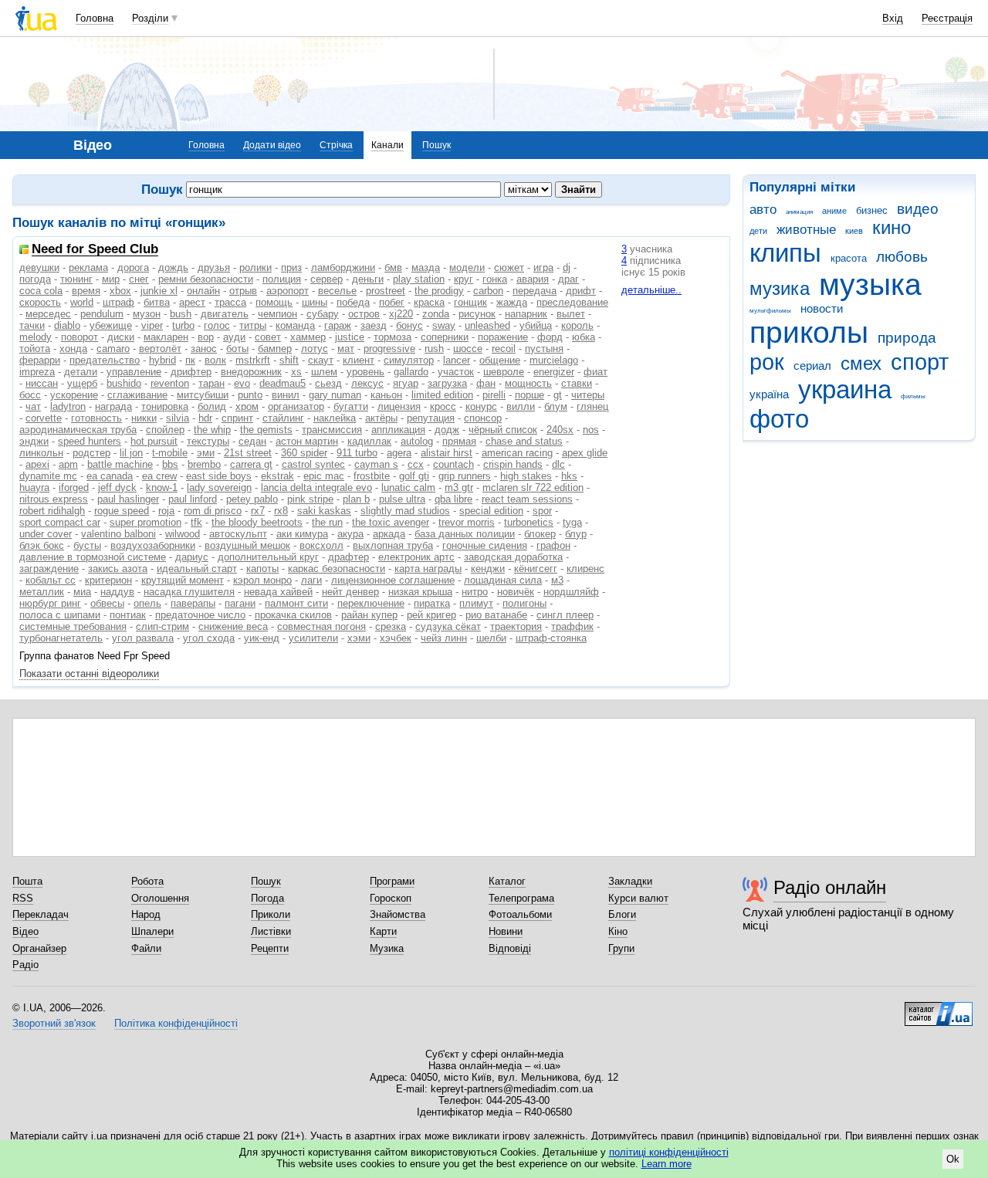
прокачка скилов (293, 615)
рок (766, 362)
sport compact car (59, 522)
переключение (370, 603)
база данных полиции (464, 534)
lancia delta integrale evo (316, 487)
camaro (113, 348)
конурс (481, 406)
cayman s (376, 464)
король (577, 325)
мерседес (48, 314)
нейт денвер (350, 591)
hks (569, 476)
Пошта (27, 881)
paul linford (192, 499)
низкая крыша (420, 591)
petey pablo (252, 499)
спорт (920, 362)
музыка (870, 284)
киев (854, 230)
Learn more (666, 1164)
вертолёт (160, 348)
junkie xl (159, 290)
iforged (74, 487)
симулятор (409, 360)
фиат (595, 371)
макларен (166, 337)
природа (907, 338)
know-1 (162, 487)
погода (35, 279)
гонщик (470, 302)
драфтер (348, 557)
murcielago (554, 360)
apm (68, 464)
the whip (212, 429)
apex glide (584, 453)
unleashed (487, 325)
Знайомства (397, 914)
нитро (475, 591)
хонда (73, 348)
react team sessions (527, 499)
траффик (572, 626)
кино (891, 228)
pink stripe (310, 499)
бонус (409, 325)
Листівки (271, 931)
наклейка (334, 418)
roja (166, 510)
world (81, 302)
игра (543, 267)
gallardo (411, 371)
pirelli (494, 395)
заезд (373, 325)
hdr (205, 418)
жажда (511, 302)
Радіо (25, 964)
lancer (456, 360)
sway (443, 325)
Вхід (892, 18)
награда (113, 406)
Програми (392, 881)
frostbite (372, 476)
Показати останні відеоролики (89, 673)
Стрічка (336, 145)
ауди (234, 337)
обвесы (107, 603)
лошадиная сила (503, 580)
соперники (445, 337)
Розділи (150, 18)
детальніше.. (651, 290)
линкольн (41, 453)
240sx (560, 429)
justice (349, 337)
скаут (320, 360)
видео (918, 209)
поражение (503, 337)
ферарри (39, 360)
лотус (314, 348)
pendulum (102, 314)
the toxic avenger (390, 522)
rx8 (281, 510)
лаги (311, 580)
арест (192, 302)
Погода (267, 898)
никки (144, 418)
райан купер (369, 615)
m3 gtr (459, 487)
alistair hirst (446, 453)
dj (566, 267)
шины (314, 302)
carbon (488, 290)
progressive (389, 348)
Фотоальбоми (520, 914)
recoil (504, 348)
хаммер (308, 337)
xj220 (401, 314)
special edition (491, 510)
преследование (572, 302)
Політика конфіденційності (176, 1023)
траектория (516, 626)
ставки (576, 383)
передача (535, 290)
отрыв (243, 290)
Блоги (622, 914)
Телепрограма (521, 898)
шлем (324, 371)
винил (285, 395)
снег (139, 279)
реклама (88, 267)
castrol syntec (313, 464)
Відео (25, 931)
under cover (45, 534)
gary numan (335, 395)
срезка (390, 626)
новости (821, 308)
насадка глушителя (189, 591)
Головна (94, 18)
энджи (34, 441)
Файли (146, 948)
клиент (358, 360)
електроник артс (416, 557)
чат (33, 406)
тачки (32, 325)
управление (134, 371)
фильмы (913, 396)
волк (215, 360)
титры (252, 325)
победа (353, 302)
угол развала (143, 638)
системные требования (73, 626)
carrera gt (251, 464)
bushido (124, 383)
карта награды (428, 568)
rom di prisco (213, 510)
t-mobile (170, 453)
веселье (337, 290)
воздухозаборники (152, 545)
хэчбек (395, 638)
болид (212, 406)
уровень (365, 371)
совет (268, 337)
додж (447, 429)
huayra (34, 487)
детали (80, 371)
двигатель (225, 314)
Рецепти (270, 948)
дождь (173, 267)
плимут (476, 603)
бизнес (872, 210)
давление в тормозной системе (92, 557)
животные (806, 229)
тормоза (392, 337)
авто (763, 209)
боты (237, 348)
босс (30, 395)
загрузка (447, 383)
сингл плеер (565, 615)
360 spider (304, 453)
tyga (572, 522)
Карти (383, 931)
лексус (367, 383)
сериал (812, 365)
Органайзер (39, 948)
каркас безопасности (336, 568)
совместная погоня (321, 626)
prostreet (385, 290)
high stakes (526, 476)
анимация (799, 211)
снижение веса (233, 626)
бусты (87, 545)
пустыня (544, 348)
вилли (520, 406)
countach (453, 464)
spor (542, 510)
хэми (358, 638)
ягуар (405, 383)
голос (217, 325)
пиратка (432, 603)
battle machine (120, 464)
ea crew (159, 476)
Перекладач (40, 914)
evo (242, 383)
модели (467, 267)
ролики (255, 267)
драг (568, 279)
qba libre (453, 499)
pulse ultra (402, 499)
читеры (587, 395)
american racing (517, 453)
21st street (248, 453)
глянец (592, 406)
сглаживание (137, 395)
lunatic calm (408, 487)
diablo (67, 325)
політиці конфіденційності (669, 1152)
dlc (558, 464)
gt (557, 395)
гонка (494, 279)
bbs (170, 464)
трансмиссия (332, 429)
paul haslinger (128, 499)
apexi (37, 464)
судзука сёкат (448, 626)
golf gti (414, 476)
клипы (785, 253)
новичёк (515, 591)
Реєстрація (947, 18)
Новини (506, 931)
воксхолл (321, 545)
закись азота (117, 568)
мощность (528, 383)
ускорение (74, 395)
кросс (443, 406)
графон (553, 545)
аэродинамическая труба (78, 429)
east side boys (219, 476)
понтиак (128, 615)
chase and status (524, 441)
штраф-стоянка (551, 638)
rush (434, 348)
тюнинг (76, 279)
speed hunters (89, 441)
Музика (387, 948)
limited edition (442, 395)
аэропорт (287, 290)
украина (845, 389)
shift (289, 360)
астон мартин (307, 441)
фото (779, 419)
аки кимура (302, 534)
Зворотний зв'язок (54, 1023)
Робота (147, 881)
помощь (274, 302)
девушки (39, 267)
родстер (91, 453)
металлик (41, 591)
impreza (37, 371)
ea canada (109, 476)
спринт (237, 418)
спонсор (483, 418)
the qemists (266, 429)
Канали (387, 145)
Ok (952, 1159)
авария (532, 279)
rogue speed (121, 510)
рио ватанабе (496, 615)
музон (147, 314)
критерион (108, 580)
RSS (22, 898)
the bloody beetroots (257, 522)
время (86, 290)
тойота (34, 348)
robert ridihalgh (52, 510)
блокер (540, 534)
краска (429, 302)
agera (399, 453)
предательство (104, 360)
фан (486, 383)
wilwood (182, 534)
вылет (571, 314)
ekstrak (277, 476)
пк (190, 360)
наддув (117, 591)
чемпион (277, 314)
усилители (313, 638)
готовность (96, 418)
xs (296, 371)
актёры (381, 418)
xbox (120, 290)
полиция (281, 279)
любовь (902, 257)
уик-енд (261, 638)
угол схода (209, 638)
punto (250, 395)
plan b (356, 499)
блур (576, 534)
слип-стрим (162, 626)
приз (291, 267)
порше (529, 395)
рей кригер (431, 615)
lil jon (131, 453)
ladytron (68, 406)
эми (206, 453)
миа (82, 591)
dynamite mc (48, 476)
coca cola (41, 290)
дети (758, 230)
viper (152, 325)
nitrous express (53, 499)
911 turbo (357, 453)
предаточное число (200, 615)
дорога (133, 267)
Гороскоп (390, 898)
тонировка (164, 406)
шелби (491, 638)
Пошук (436, 145)
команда (295, 325)
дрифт (581, 290)
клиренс (585, 568)
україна (769, 394)
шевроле (503, 371)
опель (147, 603)
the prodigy (439, 290)
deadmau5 (282, 383)
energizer (553, 371)
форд (550, 337)
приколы (808, 332)
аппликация (398, 429)
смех (861, 364)
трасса (230, 302)
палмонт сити (296, 603)
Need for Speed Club (95, 249)
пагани (240, 603)
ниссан (41, 383)
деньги (368, 279)
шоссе (467, 348)
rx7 (258, 510)
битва (157, 302)
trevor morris (466, 522)
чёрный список (503, 429)
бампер (275, 348)
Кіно (618, 931)
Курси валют (638, 898)
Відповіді (510, 948)
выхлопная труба (393, 545)
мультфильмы (770, 310)
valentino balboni (118, 534)
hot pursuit (154, 441)
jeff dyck (117, 487)
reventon (170, 383)
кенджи (488, 568)
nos (591, 429)
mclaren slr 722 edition (533, 487)
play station (419, 279)
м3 (557, 580)
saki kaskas (324, 510)
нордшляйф (571, 591)
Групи (621, 948)
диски (120, 337)
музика (779, 289)
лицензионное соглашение (393, 580)
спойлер (165, 429)
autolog (417, 441)
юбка (583, 337)
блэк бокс (41, 545)
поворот (79, 337)
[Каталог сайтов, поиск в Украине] (939, 1008)
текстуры (208, 441)
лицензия (399, 406)
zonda (435, 314)
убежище (111, 325)
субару (322, 314)
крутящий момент (182, 580)
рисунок (477, 314)
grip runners (464, 476)
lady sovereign (219, 487)
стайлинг (283, 418)
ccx (416, 464)
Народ (146, 914)
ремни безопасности (205, 279)
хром (247, 406)
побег (391, 302)
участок (456, 371)
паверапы (193, 603)
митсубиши (202, 395)
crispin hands (513, 464)
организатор (296, 406)
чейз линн (444, 638)
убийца (535, 325)
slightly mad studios (405, 510)
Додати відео (272, 145)
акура (350, 534)
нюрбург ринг (50, 603)
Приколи (270, 914)
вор (206, 337)
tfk (196, 522)
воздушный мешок (247, 545)
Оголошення (160, 898)
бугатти (350, 406)
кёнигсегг (535, 568)
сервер (326, 279)
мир (111, 279)
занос (204, 348)
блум (555, 406)
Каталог (507, 881)
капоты (262, 568)
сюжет (509, 267)
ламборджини (343, 267)
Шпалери (152, 931)
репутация (431, 418)
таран (211, 383)
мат (345, 348)
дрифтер (191, 371)
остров (364, 314)
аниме (834, 210)
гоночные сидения (484, 545)
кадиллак (369, 441)
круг (463, 279)
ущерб (82, 383)
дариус (191, 557)
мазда (425, 267)
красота (849, 258)
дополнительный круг (268, 557)
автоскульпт (238, 534)
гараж (337, 325)
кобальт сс (50, 580)
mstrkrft (252, 360)
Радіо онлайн (829, 887)
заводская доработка (513, 557)
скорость (40, 302)
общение (499, 360)
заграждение (49, 568)
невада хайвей (278, 591)
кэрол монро (262, 580)
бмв (393, 267)
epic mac (323, 476)
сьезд (328, 383)
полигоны (524, 603)
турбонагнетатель (61, 638)
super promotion (145, 522)
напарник (526, 314)
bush (180, 314)
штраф (118, 302)
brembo (204, 464)
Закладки (630, 881)
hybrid (162, 360)
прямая (459, 441)
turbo (183, 325)
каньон (386, 395)
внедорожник (251, 371)
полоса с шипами (59, 615)
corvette (43, 418)
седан (252, 441)
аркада (389, 534)
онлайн (203, 290)
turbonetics (528, 522)
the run (327, 522)
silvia (177, 418)
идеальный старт (197, 568)
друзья (214, 267)
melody (35, 337)
